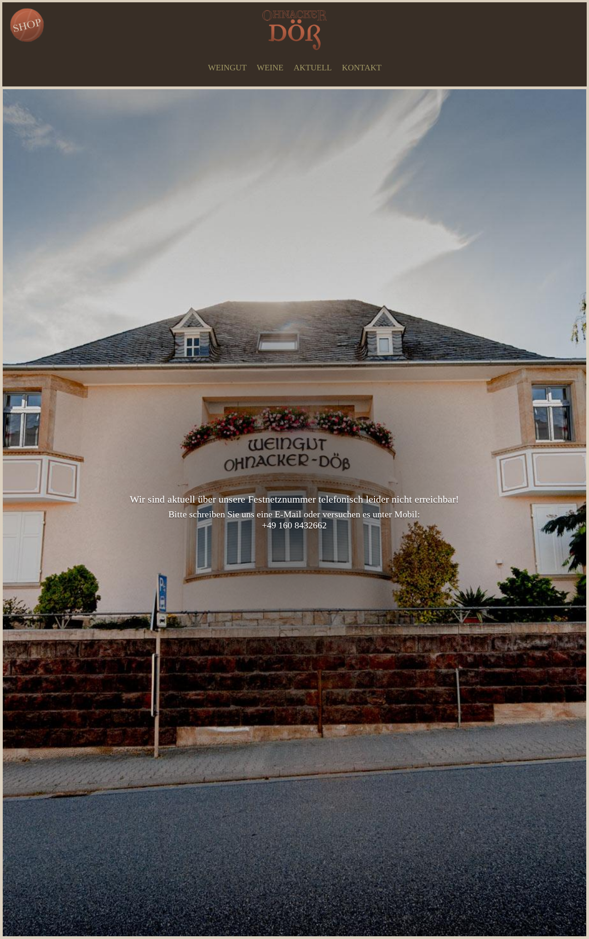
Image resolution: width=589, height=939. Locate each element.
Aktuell (313, 67)
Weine (270, 67)
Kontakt (361, 67)
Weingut (227, 67)
